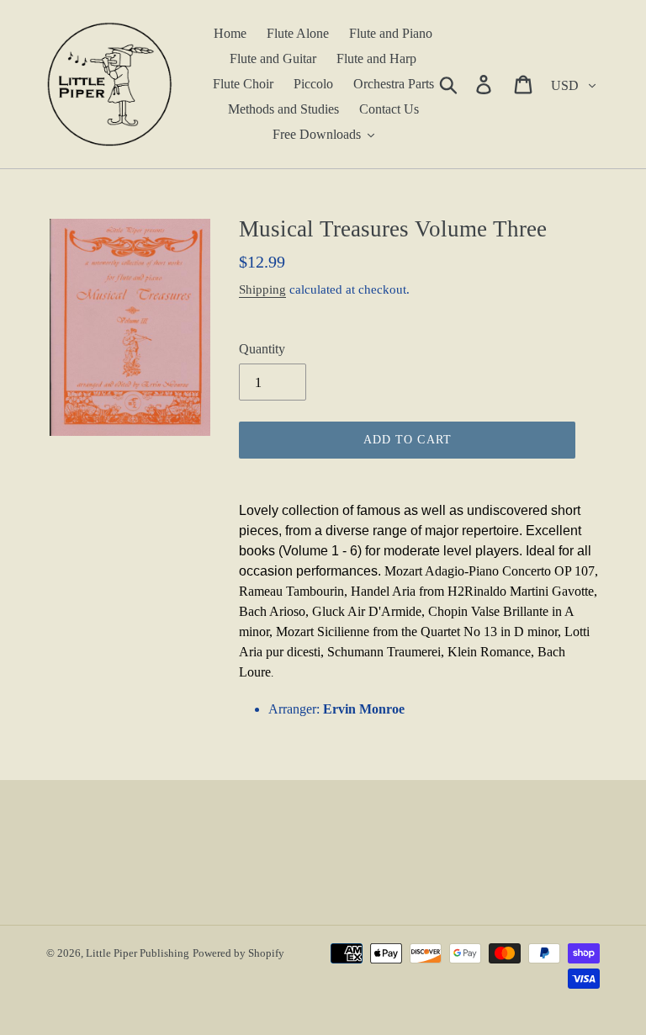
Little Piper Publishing (137, 953)
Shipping (262, 289)
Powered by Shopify (238, 953)
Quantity (262, 349)
